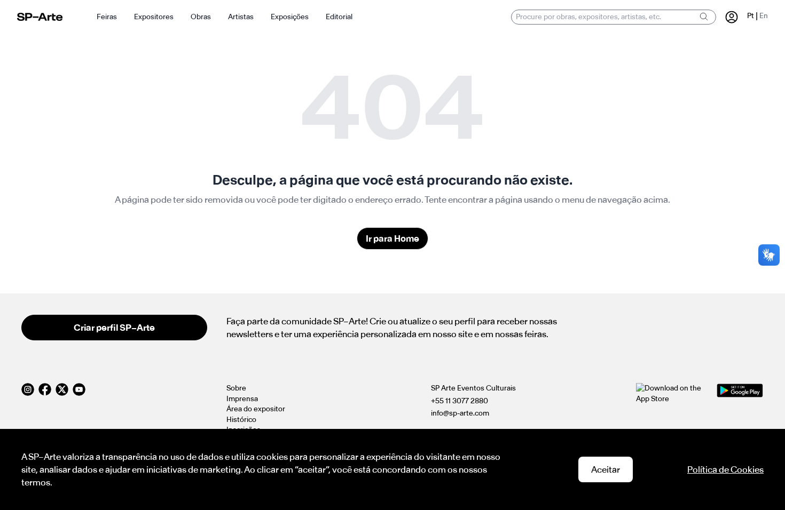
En (763, 15)
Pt (750, 15)
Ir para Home (392, 238)
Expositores (154, 16)
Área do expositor (255, 408)
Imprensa (242, 398)
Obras (201, 16)
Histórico (241, 419)
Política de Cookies (725, 469)
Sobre (236, 388)
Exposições (290, 16)
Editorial (339, 16)
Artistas (241, 16)
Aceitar (605, 469)
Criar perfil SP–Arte (114, 327)
